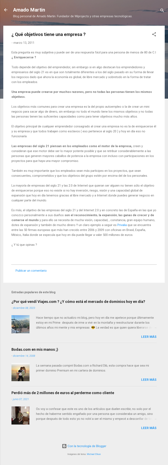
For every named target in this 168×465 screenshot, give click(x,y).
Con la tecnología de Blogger (86, 446)
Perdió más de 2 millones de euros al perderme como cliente (62, 393)
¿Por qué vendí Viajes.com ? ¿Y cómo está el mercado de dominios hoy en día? (78, 301)
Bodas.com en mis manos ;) (34, 349)
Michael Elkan (94, 454)
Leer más (149, 337)
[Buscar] (162, 11)
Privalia (122, 225)
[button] (154, 35)
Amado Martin (29, 10)
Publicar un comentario (31, 270)
